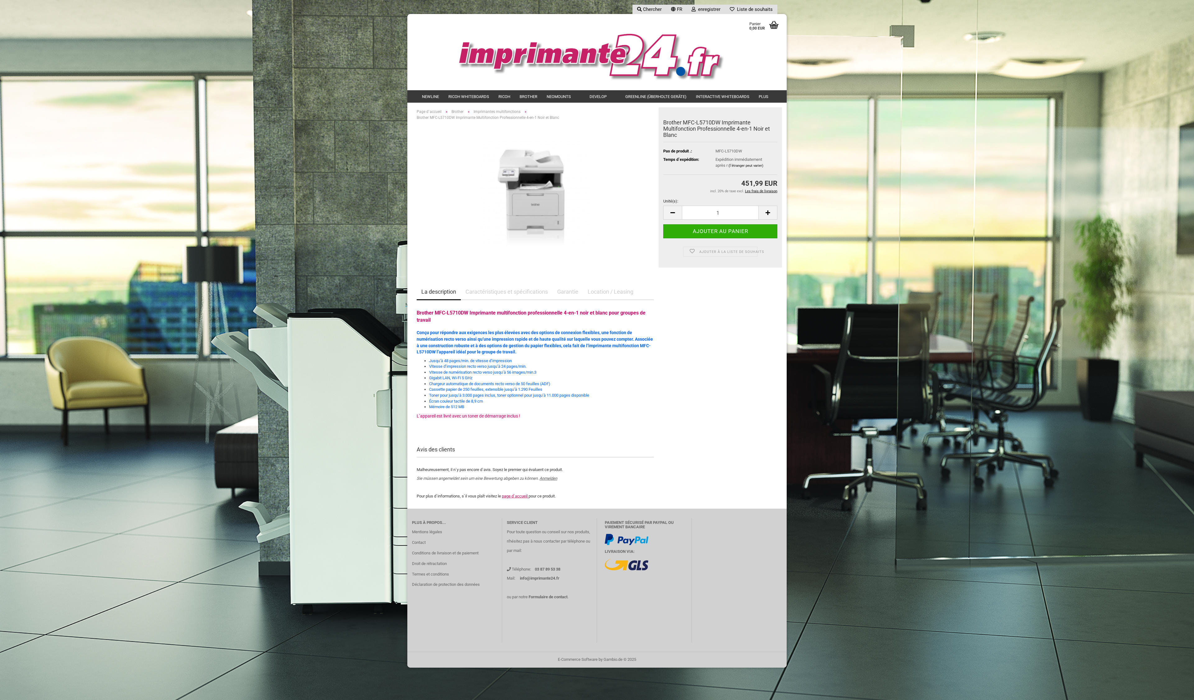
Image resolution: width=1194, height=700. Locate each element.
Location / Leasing (610, 291)
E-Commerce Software (578, 659)
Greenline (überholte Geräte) (656, 96)
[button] (676, 9)
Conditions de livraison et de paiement (445, 553)
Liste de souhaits (753, 9)
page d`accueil (515, 496)
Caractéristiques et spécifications (506, 291)
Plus (763, 96)
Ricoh (504, 96)
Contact (419, 542)
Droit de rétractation (429, 563)
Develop (598, 96)
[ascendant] (1177, 690)
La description (438, 291)
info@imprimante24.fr (539, 578)
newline (430, 96)
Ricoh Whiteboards (468, 96)
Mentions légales (427, 532)
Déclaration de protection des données (446, 584)
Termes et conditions (430, 574)
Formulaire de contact (548, 597)
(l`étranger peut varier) (746, 166)
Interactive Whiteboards (722, 96)
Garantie (567, 291)
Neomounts (559, 96)
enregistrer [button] (708, 9)
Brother (528, 96)
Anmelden (548, 478)
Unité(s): (670, 201)
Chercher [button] (652, 9)
